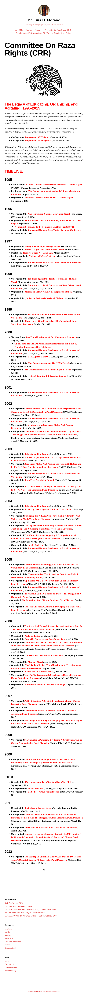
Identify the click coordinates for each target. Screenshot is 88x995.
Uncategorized (10, 948)
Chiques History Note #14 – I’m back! (19, 906)
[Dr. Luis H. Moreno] (44, 16)
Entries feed (9, 964)
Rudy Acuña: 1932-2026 (14, 903)
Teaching (29, 30)
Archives (8, 935)
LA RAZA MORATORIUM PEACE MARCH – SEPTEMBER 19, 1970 (30, 916)
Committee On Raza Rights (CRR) (58, 30)
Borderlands (9, 938)
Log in (7, 961)
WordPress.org (10, 971)
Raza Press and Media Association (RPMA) (32, 33)
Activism (8, 932)
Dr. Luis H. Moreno (44, 20)
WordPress (56, 991)
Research (38, 30)
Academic (8, 929)
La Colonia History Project (61, 33)
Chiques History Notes (13, 942)
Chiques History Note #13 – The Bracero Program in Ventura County (30, 909)
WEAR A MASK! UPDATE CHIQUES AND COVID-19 (25, 913)
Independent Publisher (35, 991)
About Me (19, 30)
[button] (44, 81)
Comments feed (11, 967)
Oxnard (7, 945)
